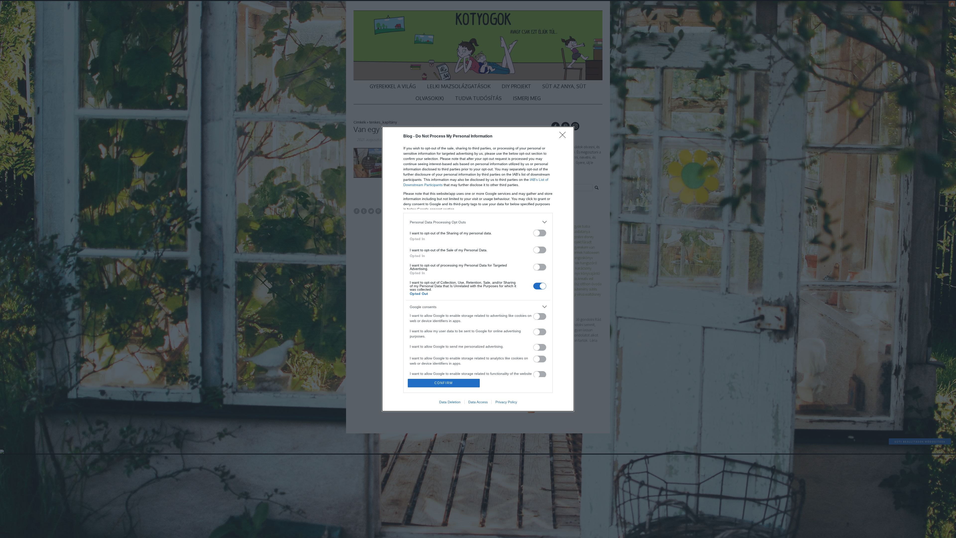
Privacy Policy (506, 402)
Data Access (478, 402)
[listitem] (478, 222)
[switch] (539, 233)
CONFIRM (443, 383)
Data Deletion (450, 402)
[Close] (564, 136)
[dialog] (478, 269)
